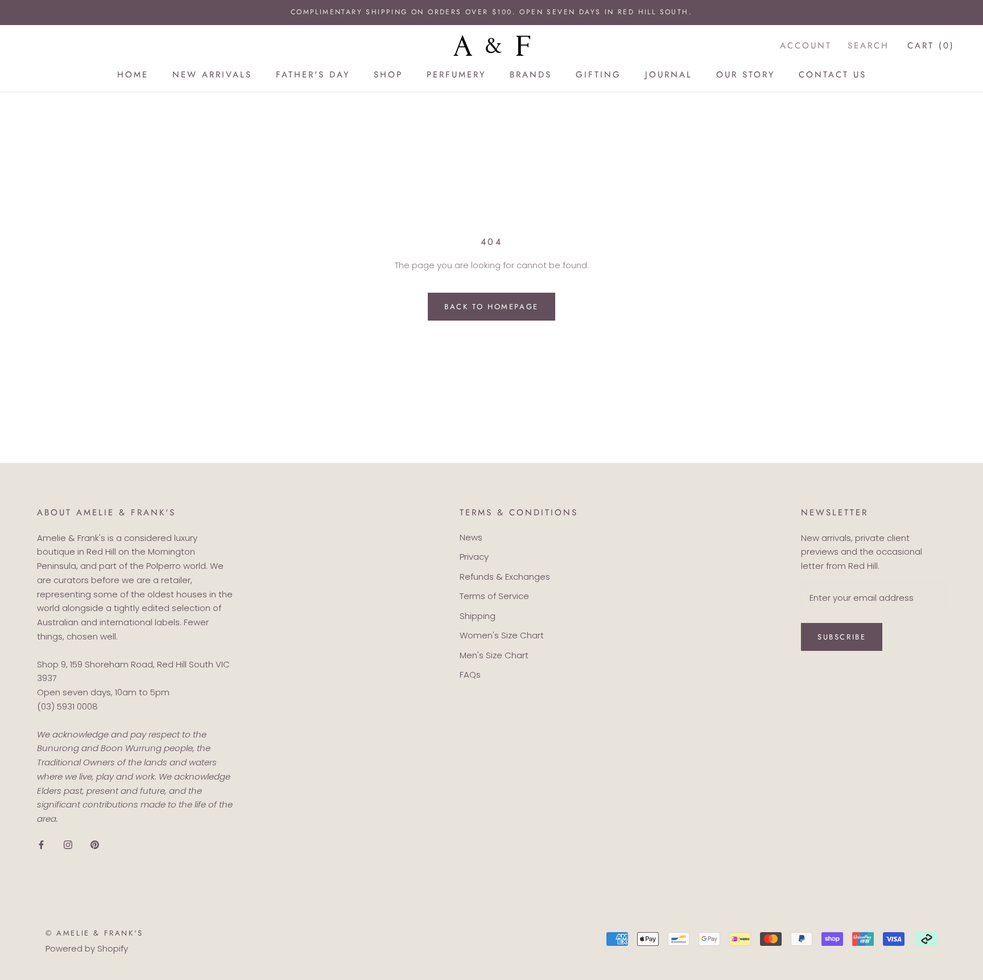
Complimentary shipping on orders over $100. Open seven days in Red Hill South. (491, 12)
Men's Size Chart (494, 655)
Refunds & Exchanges (505, 577)
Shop (388, 74)
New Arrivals (212, 74)
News (471, 537)
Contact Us (832, 74)
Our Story (745, 74)
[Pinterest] (94, 845)
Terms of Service (494, 596)
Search (868, 45)
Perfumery (456, 74)
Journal (668, 74)
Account (806, 45)
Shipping (477, 616)
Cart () (931, 45)
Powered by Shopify (87, 948)
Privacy (474, 557)
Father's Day (313, 74)
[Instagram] (68, 845)
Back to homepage (491, 306)
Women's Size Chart (502, 635)
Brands (531, 74)
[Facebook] (41, 845)
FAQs (470, 674)
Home (132, 74)
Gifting (598, 74)
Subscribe (841, 637)
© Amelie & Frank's (94, 933)
